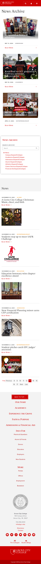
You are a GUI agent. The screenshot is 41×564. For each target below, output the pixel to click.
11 (23, 381)
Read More (6, 205)
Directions (20, 528)
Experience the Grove (20, 413)
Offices (20, 476)
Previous (9, 381)
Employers (20, 454)
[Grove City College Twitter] (11, 534)
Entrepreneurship (23, 234)
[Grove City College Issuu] (24, 534)
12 (26, 381)
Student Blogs (26, 543)
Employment (20, 481)
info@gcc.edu (20, 524)
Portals (20, 471)
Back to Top (19, 397)
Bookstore (20, 486)
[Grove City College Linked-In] (33, 534)
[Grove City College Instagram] (16, 534)
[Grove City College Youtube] (20, 534)
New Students (20, 459)
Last (26, 384)
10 (20, 381)
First (3, 381)
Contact (20, 530)
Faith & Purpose (20, 419)
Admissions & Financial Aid (20, 425)
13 (30, 381)
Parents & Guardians (20, 434)
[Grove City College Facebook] (7, 534)
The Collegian (15, 543)
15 (36, 381)
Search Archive (8, 145)
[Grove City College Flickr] (29, 534)
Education (20, 271)
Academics (20, 408)
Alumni (19, 197)
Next (21, 384)
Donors (20, 444)
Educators (20, 449)
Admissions (21, 308)
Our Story (20, 402)
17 (17, 384)
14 (33, 381)
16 (14, 384)
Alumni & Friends (20, 439)
